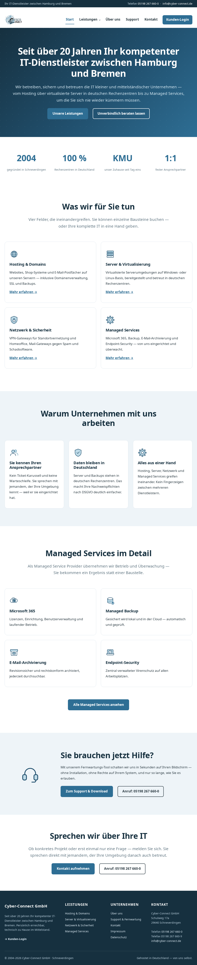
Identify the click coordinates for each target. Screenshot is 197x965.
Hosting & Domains (77, 913)
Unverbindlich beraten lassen (121, 113)
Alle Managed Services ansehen (98, 704)
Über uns (117, 913)
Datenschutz (119, 937)
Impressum (118, 931)
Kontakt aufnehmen (73, 868)
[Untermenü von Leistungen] (100, 20)
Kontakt (115, 925)
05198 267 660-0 (148, 3)
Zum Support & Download (87, 791)
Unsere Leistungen (68, 113)
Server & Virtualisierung (80, 919)
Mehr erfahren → (23, 292)
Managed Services (77, 931)
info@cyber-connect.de (177, 3)
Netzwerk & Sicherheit (79, 925)
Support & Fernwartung (126, 919)
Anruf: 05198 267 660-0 (140, 791)
